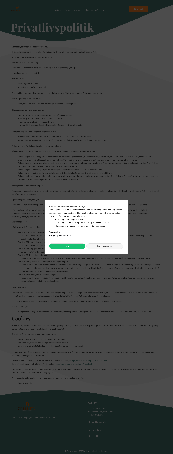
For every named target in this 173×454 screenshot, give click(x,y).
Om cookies (54, 232)
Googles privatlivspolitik (60, 235)
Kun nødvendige (104, 246)
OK (67, 246)
